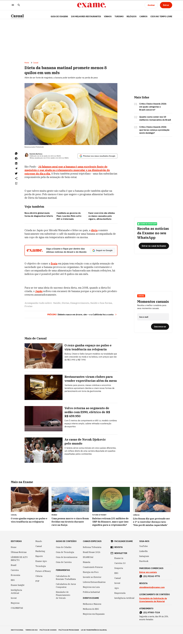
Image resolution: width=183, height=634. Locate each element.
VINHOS (108, 16)
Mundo (38, 541)
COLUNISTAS (17, 608)
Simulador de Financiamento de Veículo (63, 595)
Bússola (86, 562)
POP (37, 581)
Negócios (15, 603)
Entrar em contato (148, 572)
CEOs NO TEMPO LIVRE (161, 16)
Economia (15, 575)
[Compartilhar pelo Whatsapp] (16, 153)
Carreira (15, 570)
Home (27, 63)
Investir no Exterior (92, 577)
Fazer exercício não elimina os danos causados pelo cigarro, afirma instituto (101, 216)
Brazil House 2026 (91, 552)
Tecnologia (40, 566)
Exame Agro (41, 561)
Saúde (57, 303)
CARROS (143, 16)
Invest (14, 598)
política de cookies (48, 630)
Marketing (40, 551)
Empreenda (119, 593)
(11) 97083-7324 (151, 612)
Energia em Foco (91, 572)
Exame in (118, 558)
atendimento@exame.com (152, 587)
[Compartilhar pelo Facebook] (16, 158)
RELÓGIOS (131, 16)
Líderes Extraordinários (94, 582)
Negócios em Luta (91, 587)
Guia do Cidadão (63, 547)
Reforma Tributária (92, 547)
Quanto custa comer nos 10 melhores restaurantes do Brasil (155, 118)
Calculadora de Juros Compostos (66, 585)
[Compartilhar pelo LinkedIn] (16, 163)
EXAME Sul (88, 557)
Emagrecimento (79, 303)
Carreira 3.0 (120, 563)
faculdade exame (123, 541)
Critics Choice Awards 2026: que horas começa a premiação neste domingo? (154, 130)
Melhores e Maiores (92, 604)
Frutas (28, 306)
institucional (17, 630)
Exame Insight (17, 585)
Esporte (39, 556)
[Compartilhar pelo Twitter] (16, 173)
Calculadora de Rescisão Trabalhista (66, 577)
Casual (17, 15)
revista (118, 547)
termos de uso (31, 630)
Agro (116, 588)
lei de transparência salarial (94, 630)
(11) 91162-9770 (151, 576)
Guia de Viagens (59, 16)
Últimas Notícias (19, 552)
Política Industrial (91, 592)
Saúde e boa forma (101, 303)
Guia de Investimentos (66, 557)
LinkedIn (143, 551)
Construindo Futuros (93, 567)
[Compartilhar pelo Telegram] (16, 168)
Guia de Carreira (64, 562)
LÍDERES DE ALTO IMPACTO (19, 558)
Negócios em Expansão (94, 614)
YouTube (143, 546)
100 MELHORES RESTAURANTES (86, 16)
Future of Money (43, 571)
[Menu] (13, 5)
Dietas (65, 303)
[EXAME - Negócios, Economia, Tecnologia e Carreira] (91, 5)
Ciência (38, 576)
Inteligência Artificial (16, 591)
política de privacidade (69, 630)
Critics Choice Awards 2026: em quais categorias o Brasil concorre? (153, 107)
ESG (13, 580)
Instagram (144, 556)
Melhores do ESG (91, 609)
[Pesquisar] (19, 5)
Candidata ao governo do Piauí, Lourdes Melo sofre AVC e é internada (69, 216)
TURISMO (119, 16)
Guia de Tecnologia (65, 552)
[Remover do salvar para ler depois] (16, 183)
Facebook (143, 561)
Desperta (118, 568)
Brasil (13, 565)
